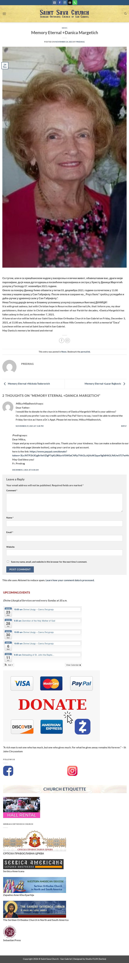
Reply (124, 426)
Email (9, 532)
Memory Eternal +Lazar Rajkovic (103, 383)
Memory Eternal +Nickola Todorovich (28, 383)
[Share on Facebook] (61, 340)
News (64, 28)
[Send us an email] (70, 2)
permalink (85, 351)
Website (10, 546)
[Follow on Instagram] (65, 2)
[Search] (125, 14)
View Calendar (72, 664)
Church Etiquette (64, 789)
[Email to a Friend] (67, 340)
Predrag (80, 42)
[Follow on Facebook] (60, 2)
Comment (11, 490)
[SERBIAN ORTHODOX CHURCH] (34, 840)
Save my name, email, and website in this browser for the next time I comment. (49, 561)
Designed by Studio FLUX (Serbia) (89, 958)
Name (10, 517)
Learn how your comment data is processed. (70, 580)
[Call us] (75, 2)
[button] (54, 2)
